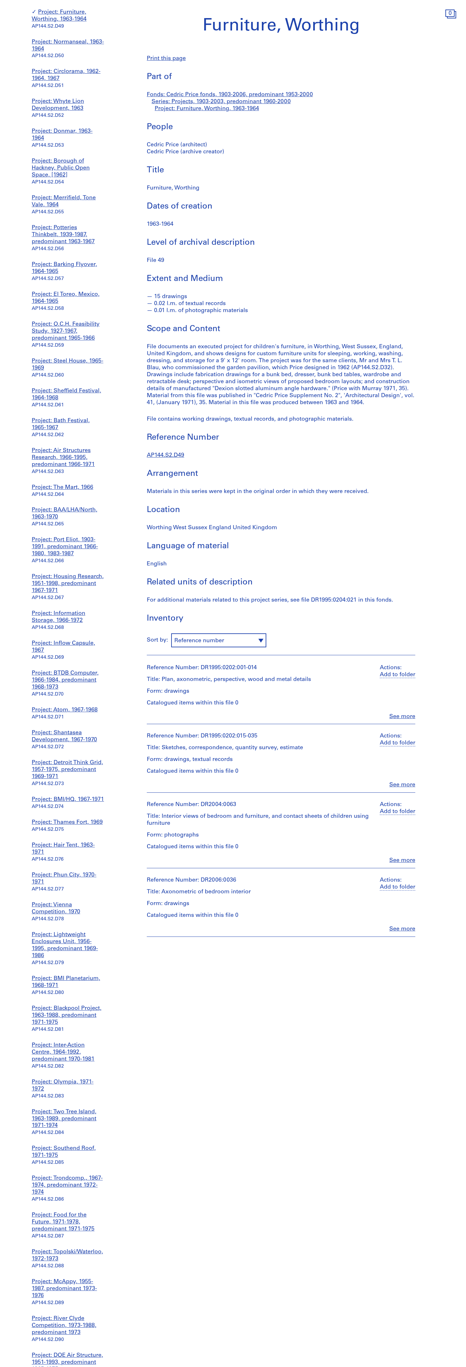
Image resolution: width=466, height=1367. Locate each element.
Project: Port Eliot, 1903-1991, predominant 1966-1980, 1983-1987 (65, 547)
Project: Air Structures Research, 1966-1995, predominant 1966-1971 (63, 458)
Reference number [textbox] (199, 641)
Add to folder (397, 675)
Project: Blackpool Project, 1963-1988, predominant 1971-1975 (66, 1015)
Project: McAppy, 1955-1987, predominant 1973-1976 (64, 1289)
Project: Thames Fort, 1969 (67, 822)
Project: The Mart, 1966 (62, 487)
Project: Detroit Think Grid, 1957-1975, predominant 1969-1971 (67, 770)
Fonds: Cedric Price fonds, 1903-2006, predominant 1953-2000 (230, 95)
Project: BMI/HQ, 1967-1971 (68, 800)
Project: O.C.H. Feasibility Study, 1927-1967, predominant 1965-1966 (66, 331)
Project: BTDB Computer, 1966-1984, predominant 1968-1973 (65, 680)
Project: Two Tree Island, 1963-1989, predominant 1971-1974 (64, 1119)
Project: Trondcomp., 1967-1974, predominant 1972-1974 (67, 1185)
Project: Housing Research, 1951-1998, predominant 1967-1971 (68, 584)
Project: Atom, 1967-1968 (65, 710)
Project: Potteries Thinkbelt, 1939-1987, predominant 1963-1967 (63, 235)
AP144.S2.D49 (165, 455)
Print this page (166, 59)
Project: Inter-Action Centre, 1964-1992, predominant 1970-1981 (63, 1052)
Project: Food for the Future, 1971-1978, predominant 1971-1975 (63, 1222)
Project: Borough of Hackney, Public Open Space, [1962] (61, 168)
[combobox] (218, 640)
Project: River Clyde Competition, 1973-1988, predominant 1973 (64, 1326)
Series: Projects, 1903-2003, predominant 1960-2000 (221, 102)
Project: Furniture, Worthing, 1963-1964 (207, 109)
